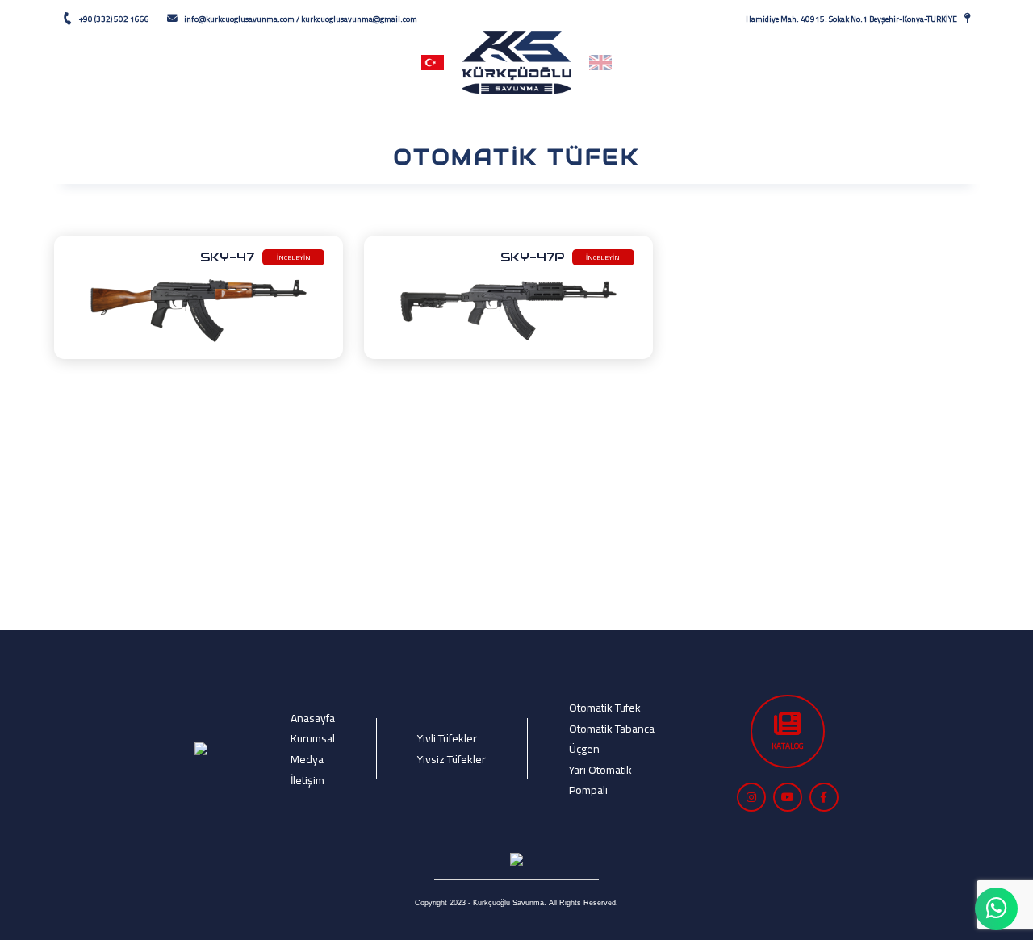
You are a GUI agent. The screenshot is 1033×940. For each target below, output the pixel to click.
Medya (780, 62)
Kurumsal (254, 62)
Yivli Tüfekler (447, 737)
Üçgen (584, 748)
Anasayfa (158, 62)
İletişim (873, 62)
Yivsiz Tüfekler (451, 758)
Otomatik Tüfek (605, 707)
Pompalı (588, 789)
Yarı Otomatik (600, 769)
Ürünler (349, 62)
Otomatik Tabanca (612, 728)
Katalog (686, 62)
